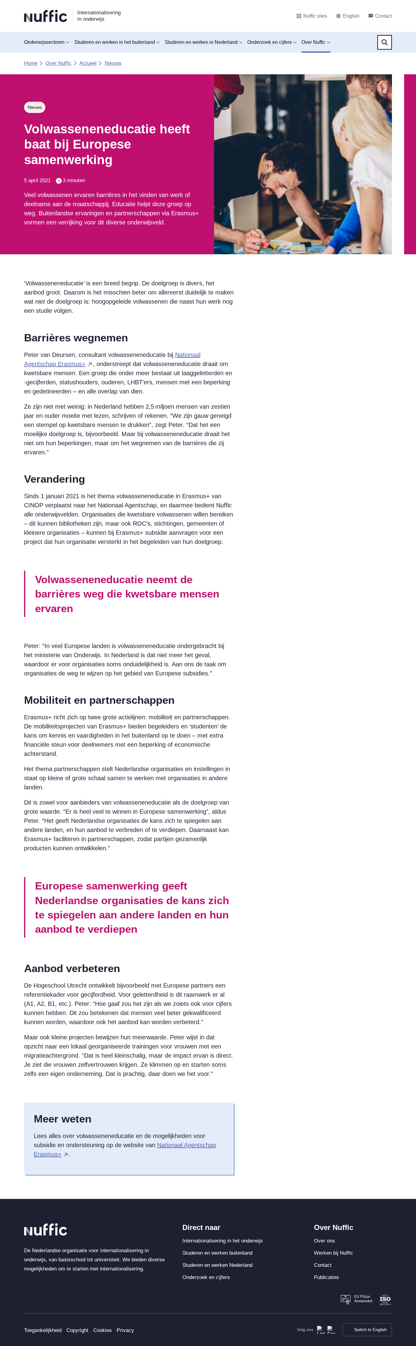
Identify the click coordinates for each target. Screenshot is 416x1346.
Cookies (102, 1330)
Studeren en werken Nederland (217, 1265)
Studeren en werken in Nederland (201, 42)
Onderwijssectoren (44, 42)
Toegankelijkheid (43, 1330)
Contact (323, 1265)
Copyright (77, 1330)
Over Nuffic (313, 42)
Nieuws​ (113, 63)
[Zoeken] (384, 42)
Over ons (324, 1241)
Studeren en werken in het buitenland (114, 42)
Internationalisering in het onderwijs (222, 1241)
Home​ (30, 63)
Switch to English (370, 1329)
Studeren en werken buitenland (217, 1253)
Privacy (125, 1330)
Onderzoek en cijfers (269, 42)
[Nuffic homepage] (45, 16)
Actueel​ (88, 63)
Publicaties (326, 1277)
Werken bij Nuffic (333, 1253)
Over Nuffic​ (58, 63)
